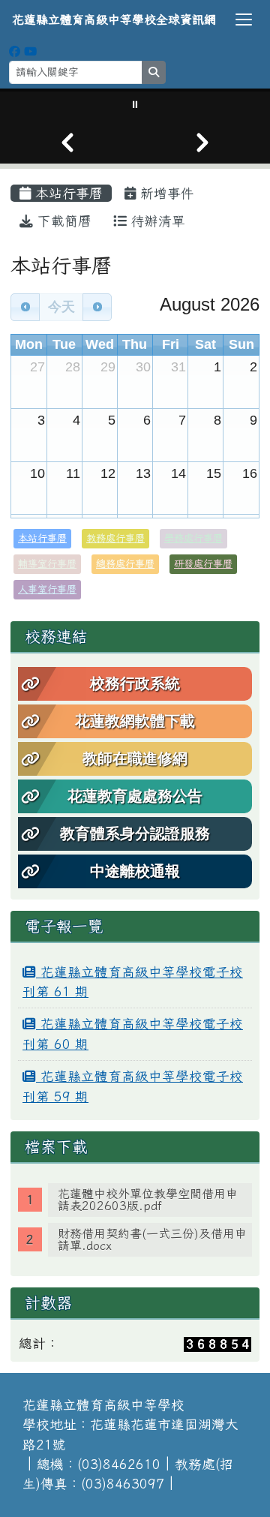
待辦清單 (156, 221)
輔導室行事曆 (47, 563)
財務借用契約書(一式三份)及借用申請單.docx (152, 1239)
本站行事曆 (67, 193)
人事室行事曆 (47, 589)
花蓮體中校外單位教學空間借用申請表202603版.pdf (148, 1200)
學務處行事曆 (193, 538)
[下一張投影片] (202, 143)
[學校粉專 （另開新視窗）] (14, 51)
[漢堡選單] (244, 20)
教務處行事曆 (115, 538)
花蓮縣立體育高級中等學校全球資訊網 (114, 20)
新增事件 (165, 193)
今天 (61, 306)
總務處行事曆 (125, 563)
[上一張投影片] (67, 143)
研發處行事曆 (203, 563)
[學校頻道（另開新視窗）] (30, 51)
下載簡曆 (62, 221)
